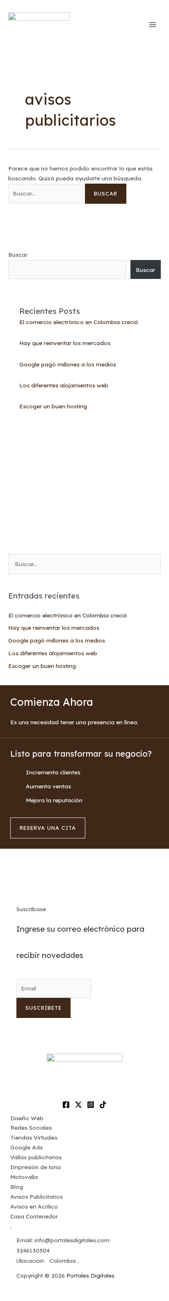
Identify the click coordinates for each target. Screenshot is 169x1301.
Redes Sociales (31, 1127)
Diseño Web (26, 1117)
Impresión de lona (35, 1166)
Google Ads (26, 1147)
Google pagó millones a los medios (67, 364)
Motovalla (24, 1176)
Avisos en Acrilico (34, 1206)
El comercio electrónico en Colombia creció (78, 321)
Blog (16, 1186)
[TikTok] (103, 1104)
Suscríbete (43, 1007)
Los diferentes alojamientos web (63, 385)
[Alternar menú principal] (152, 24)
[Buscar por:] (46, 193)
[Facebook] (66, 1104)
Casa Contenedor (34, 1216)
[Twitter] (78, 1104)
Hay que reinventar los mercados (64, 342)
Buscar (17, 254)
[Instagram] (90, 1104)
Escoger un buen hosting (53, 406)
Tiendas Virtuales (33, 1137)
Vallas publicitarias (36, 1157)
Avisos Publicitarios (36, 1196)
